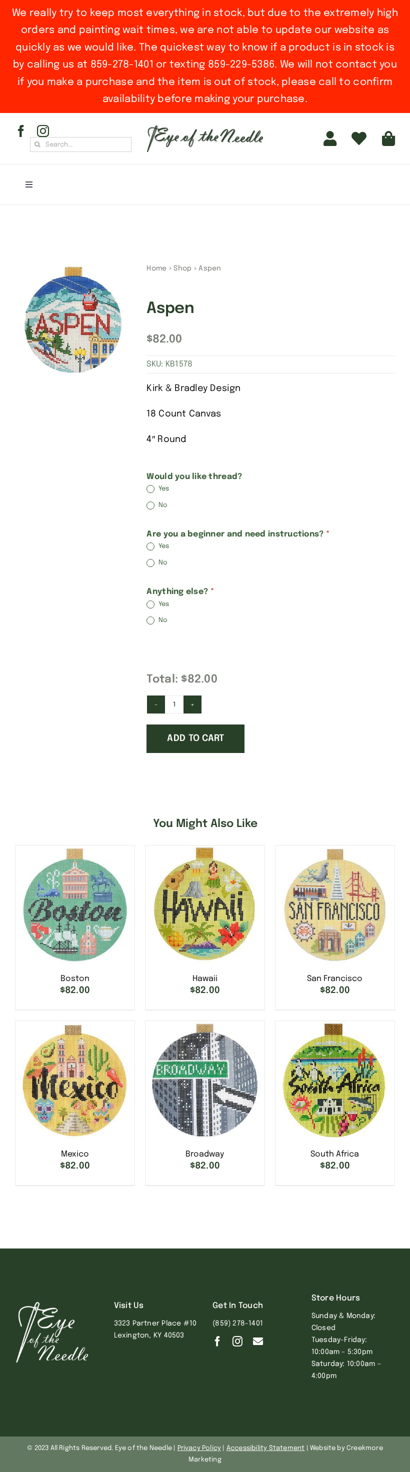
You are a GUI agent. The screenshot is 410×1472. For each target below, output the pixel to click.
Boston (75, 978)
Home (156, 268)
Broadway (205, 1154)
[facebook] (21, 131)
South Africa (334, 1154)
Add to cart (195, 738)
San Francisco (334, 978)
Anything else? (180, 592)
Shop (183, 268)
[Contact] (258, 1341)
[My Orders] (359, 138)
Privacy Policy (200, 1448)
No (162, 505)
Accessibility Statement (265, 1448)
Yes (162, 489)
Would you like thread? (194, 476)
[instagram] (43, 131)
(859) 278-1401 (237, 1323)
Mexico (75, 1154)
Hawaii (205, 978)
